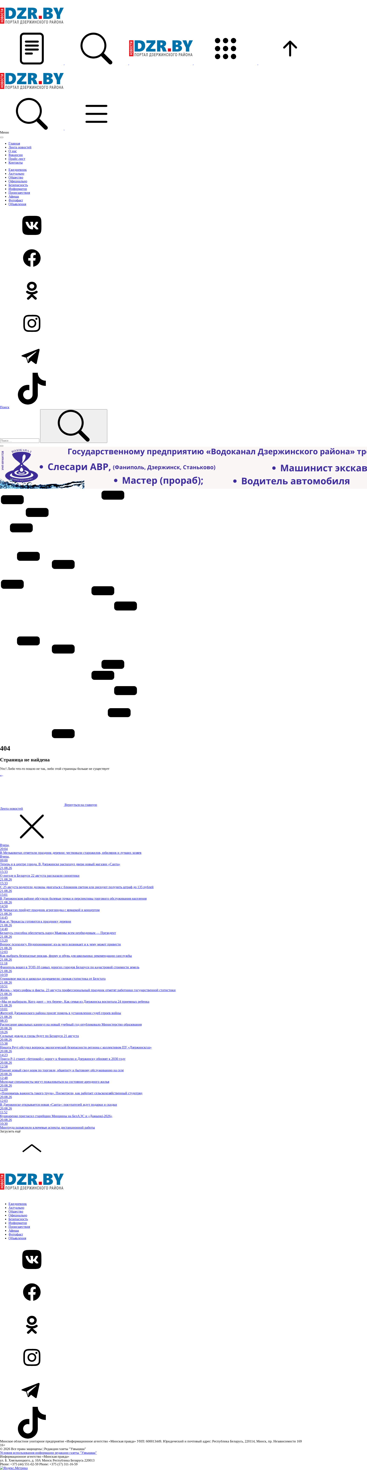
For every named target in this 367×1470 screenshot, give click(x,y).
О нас (12, 151)
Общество (15, 177)
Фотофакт (15, 200)
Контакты (15, 162)
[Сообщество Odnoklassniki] (183, 291)
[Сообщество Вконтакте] (183, 225)
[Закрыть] (1, 137)
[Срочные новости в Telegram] (183, 356)
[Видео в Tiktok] (183, 389)
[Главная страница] (161, 63)
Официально (17, 181)
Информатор (17, 189)
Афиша (13, 196)
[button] (32, 63)
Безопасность (18, 185)
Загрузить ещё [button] (10, 1131)
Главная (14, 143)
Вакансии (15, 155)
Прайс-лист (16, 159)
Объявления (17, 204)
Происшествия (19, 192)
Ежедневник (17, 170)
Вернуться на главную (80, 805)
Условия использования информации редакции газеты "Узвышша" (48, 1453)
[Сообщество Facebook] (183, 258)
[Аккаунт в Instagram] (183, 323)
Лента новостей (19, 147)
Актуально (16, 173)
